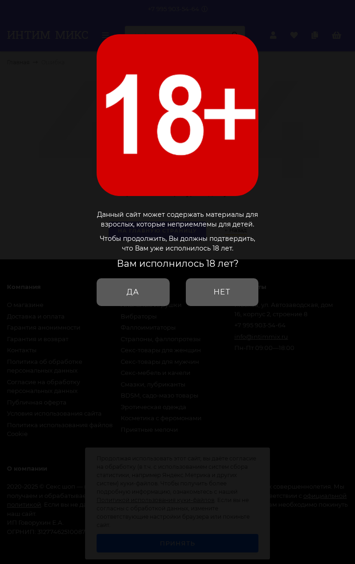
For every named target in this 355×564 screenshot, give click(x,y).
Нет (222, 292)
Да (133, 292)
